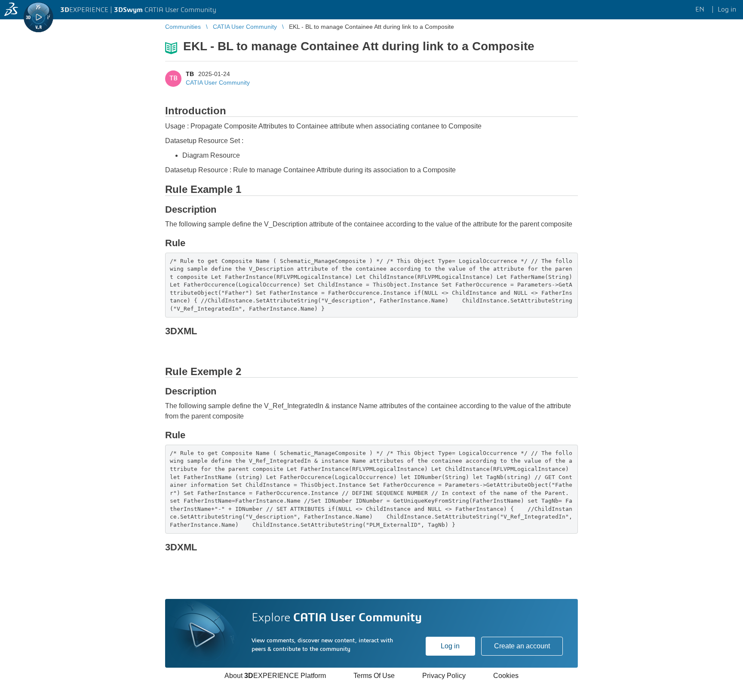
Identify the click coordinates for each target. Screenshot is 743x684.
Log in (450, 646)
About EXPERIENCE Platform (275, 675)
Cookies (506, 675)
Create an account (522, 646)
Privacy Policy (444, 675)
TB (190, 73)
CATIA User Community (218, 82)
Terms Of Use (374, 675)
